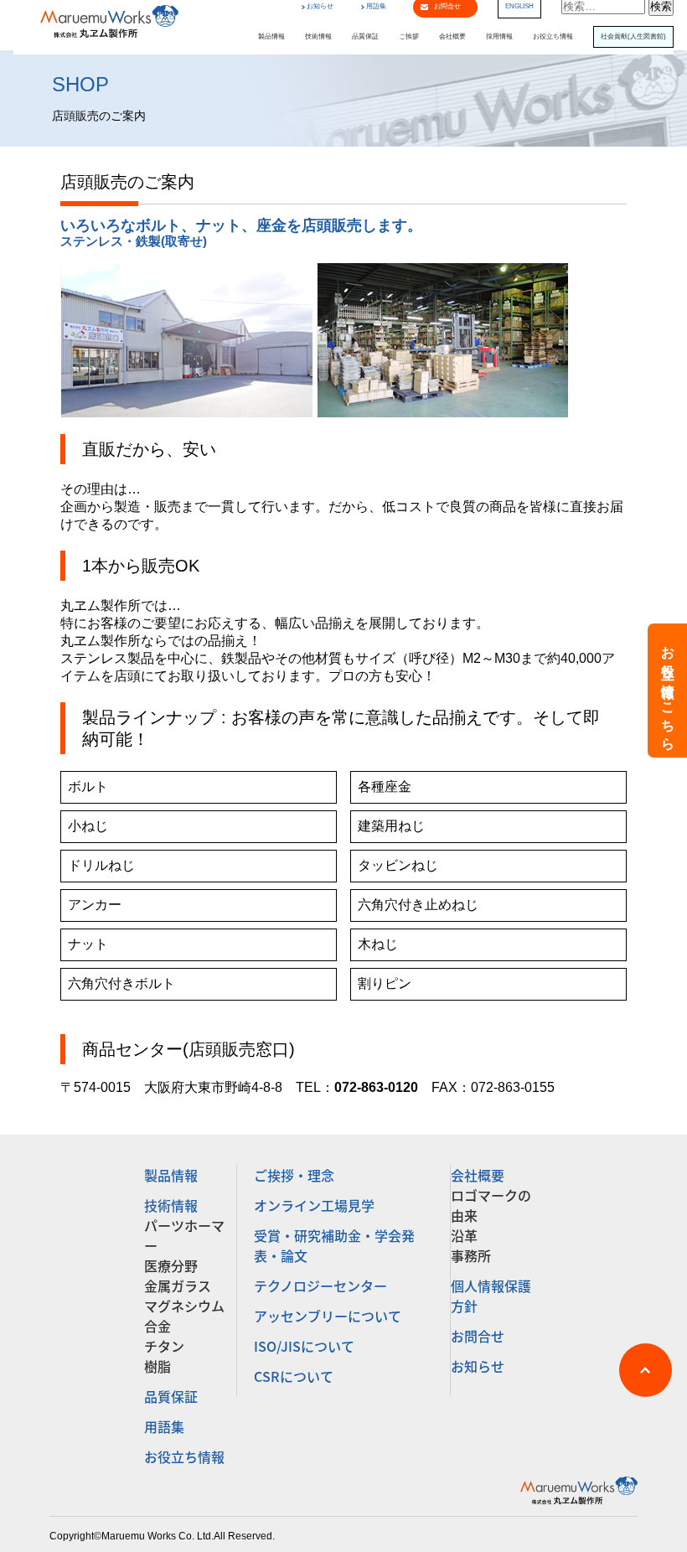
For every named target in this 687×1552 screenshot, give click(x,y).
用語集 (376, 6)
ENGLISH (519, 6)
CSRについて (293, 1376)
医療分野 (171, 1265)
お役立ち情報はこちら (668, 690)
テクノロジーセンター (320, 1285)
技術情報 (318, 37)
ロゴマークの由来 (491, 1205)
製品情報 (271, 37)
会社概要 (452, 37)
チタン (164, 1346)
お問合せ (477, 1336)
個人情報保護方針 (491, 1295)
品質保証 (365, 37)
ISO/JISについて (304, 1346)
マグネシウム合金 (184, 1316)
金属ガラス (177, 1285)
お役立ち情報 (553, 37)
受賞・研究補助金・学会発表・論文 (334, 1245)
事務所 (471, 1255)
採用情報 (499, 37)
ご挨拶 (409, 37)
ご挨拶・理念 (294, 1175)
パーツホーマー (184, 1235)
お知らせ (320, 6)
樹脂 (157, 1366)
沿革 (464, 1235)
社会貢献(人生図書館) (633, 37)
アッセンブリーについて (327, 1316)
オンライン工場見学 (314, 1205)
